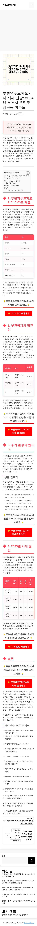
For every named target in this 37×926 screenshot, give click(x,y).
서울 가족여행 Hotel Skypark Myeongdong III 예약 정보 (15, 835)
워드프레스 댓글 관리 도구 (19, 915)
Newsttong (9, 4)
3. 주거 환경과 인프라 (12, 181)
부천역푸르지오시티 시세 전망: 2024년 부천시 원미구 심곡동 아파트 (20, 822)
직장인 (30, 405)
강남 (15, 355)
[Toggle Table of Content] (27, 173)
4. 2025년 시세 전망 (12, 185)
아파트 (11, 131)
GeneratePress (29, 923)
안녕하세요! (5, 915)
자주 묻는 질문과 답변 (16, 190)
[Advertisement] (18, 29)
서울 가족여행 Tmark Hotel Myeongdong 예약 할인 (26, 835)
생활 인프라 (12, 183)
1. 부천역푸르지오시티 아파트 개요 (17, 176)
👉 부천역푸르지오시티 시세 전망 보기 (18, 532)
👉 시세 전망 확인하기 (18, 646)
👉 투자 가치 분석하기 (18, 313)
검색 (3, 856)
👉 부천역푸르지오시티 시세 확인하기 (18, 431)
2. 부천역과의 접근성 (12, 178)
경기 (31, 818)
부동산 (14, 623)
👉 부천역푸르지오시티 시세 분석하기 (18, 683)
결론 (6, 188)
